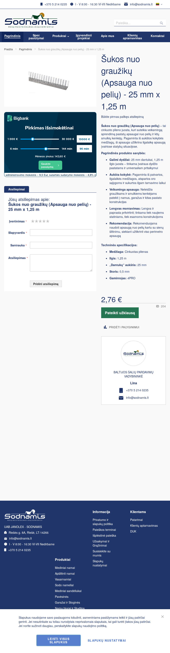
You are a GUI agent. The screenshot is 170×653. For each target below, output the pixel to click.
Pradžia (8, 49)
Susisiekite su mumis (101, 553)
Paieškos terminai (104, 530)
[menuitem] (12, 35)
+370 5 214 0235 (56, 4)
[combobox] (140, 23)
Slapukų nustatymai (100, 563)
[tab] (16, 189)
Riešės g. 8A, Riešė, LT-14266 (29, 532)
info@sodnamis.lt (141, 4)
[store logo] (31, 20)
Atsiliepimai (16, 189)
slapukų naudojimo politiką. (89, 626)
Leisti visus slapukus (58, 640)
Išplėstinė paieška (104, 535)
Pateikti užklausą (120, 312)
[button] (160, 4)
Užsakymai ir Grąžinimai (101, 543)
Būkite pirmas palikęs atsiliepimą (122, 117)
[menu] (85, 37)
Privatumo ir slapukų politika (103, 522)
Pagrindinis (25, 49)
